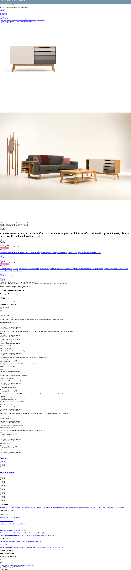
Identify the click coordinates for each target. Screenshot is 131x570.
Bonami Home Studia (29, 541)
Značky (12, 547)
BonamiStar (61, 547)
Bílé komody (90, 507)
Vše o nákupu (3, 541)
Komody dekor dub (66, 507)
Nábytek (10, 21)
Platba (22, 541)
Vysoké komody (122, 507)
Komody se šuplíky (113, 507)
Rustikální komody (82, 507)
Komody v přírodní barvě (25, 507)
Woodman (16, 507)
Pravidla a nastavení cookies (28, 565)
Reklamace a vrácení (16, 541)
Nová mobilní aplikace (52, 547)
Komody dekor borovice (46, 507)
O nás (9, 547)
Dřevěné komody (105, 507)
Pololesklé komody (36, 507)
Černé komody (97, 507)
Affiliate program (43, 547)
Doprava (9, 541)
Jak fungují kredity (38, 541)
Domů (1, 21)
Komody (35, 21)
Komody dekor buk (57, 507)
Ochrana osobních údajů (16, 565)
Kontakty (5, 547)
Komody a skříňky (24, 21)
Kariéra (24, 547)
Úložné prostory (16, 21)
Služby (1, 547)
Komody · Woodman (9, 507)
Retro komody (74, 507)
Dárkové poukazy (18, 547)
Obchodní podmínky (5, 565)
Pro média (36, 547)
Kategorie (5, 21)
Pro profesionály (30, 547)
